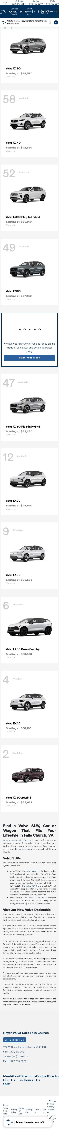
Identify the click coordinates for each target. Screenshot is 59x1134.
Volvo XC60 (31, 886)
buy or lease (20, 849)
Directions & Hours (28, 1078)
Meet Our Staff (7, 1080)
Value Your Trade (29, 357)
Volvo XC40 (34, 897)
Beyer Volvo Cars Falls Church (6, 1111)
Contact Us (16, 1039)
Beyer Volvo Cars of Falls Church (18, 840)
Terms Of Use (21, 1111)
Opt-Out (44, 1110)
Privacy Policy (14, 1110)
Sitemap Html (28, 1110)
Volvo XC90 (31, 871)
